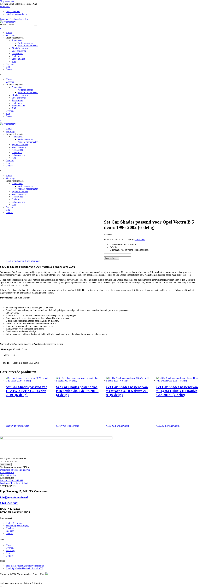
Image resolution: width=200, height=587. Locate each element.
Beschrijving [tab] (12, 261)
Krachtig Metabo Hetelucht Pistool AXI (24, 568)
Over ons (10, 64)
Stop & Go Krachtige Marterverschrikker (25, 565)
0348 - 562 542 (9, 503)
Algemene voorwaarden (11, 583)
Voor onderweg (19, 51)
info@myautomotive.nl (14, 497)
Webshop (10, 35)
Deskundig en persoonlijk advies (15, 470)
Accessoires (17, 53)
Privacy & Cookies (33, 583)
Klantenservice (7, 472)
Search (3, 24)
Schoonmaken (18, 59)
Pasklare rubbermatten (28, 45)
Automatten (17, 40)
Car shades (140, 239)
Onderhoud (17, 56)
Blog (8, 66)
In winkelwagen (111, 258)
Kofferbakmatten (25, 43)
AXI (14, 61)
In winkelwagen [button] (21, 426)
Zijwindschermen (20, 48)
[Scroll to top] (1, 586)
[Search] (36, 25)
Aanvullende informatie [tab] (29, 261)
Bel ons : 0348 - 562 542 (11, 480)
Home (9, 32)
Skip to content (7, 1)
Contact (9, 69)
